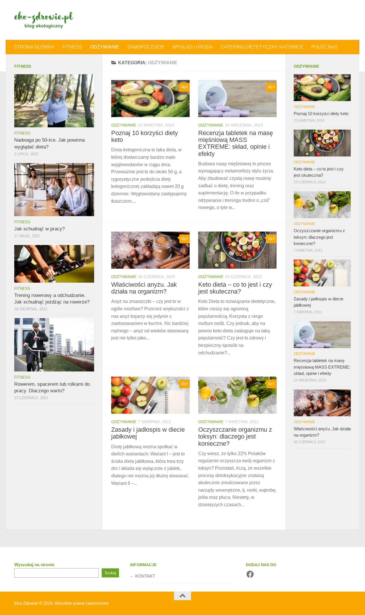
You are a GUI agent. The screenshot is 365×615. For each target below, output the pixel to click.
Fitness (72, 47)
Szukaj (110, 573)
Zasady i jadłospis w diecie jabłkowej (148, 433)
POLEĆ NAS (324, 47)
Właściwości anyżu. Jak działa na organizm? (144, 288)
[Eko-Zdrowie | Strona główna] (44, 20)
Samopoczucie (146, 47)
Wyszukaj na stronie (34, 564)
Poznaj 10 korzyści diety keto (144, 136)
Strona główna (34, 47)
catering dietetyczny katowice (262, 47)
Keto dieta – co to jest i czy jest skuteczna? (235, 288)
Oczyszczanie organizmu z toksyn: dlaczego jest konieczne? (235, 436)
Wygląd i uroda (193, 47)
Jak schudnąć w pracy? (39, 229)
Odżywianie (104, 47)
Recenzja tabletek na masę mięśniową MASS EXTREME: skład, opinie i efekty (235, 143)
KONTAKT (145, 576)
